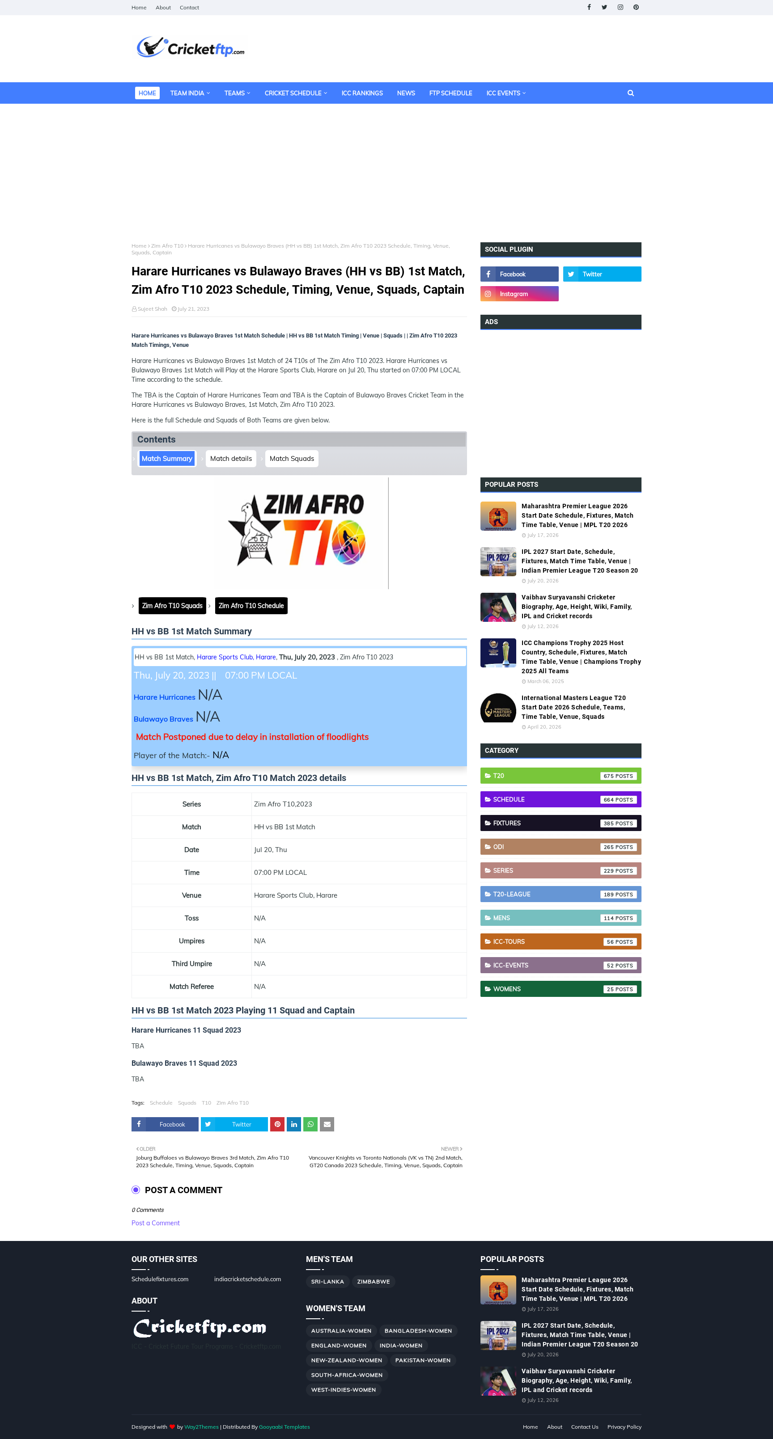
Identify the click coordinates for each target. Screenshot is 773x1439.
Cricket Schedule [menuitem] (293, 93)
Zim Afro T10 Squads (172, 606)
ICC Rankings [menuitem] (362, 93)
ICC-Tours (553, 941)
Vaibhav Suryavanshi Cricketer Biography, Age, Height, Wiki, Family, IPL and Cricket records (577, 607)
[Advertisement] (386, 166)
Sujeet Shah (152, 308)
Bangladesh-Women (418, 1330)
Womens (553, 988)
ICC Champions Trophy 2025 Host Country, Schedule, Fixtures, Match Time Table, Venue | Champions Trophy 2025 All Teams (581, 657)
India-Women (401, 1345)
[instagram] (620, 7)
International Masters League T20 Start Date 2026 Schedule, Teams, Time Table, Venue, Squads (574, 707)
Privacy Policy (624, 1426)
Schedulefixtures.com (160, 1279)
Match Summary (167, 458)
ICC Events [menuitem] (503, 93)
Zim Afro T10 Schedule (251, 606)
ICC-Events (553, 965)
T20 (553, 775)
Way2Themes (201, 1426)
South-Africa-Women (347, 1374)
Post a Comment (156, 1223)
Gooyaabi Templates (284, 1426)
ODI (553, 846)
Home (139, 7)
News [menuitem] (406, 93)
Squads (187, 1102)
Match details (231, 458)
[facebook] (589, 7)
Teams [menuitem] (235, 93)
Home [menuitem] (147, 93)
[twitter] (604, 7)
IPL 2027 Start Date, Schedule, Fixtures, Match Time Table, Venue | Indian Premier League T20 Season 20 (580, 561)
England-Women (339, 1345)
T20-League (553, 894)
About (163, 7)
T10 (206, 1102)
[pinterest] (635, 7)
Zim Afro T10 (167, 245)
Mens (553, 917)
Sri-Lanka (327, 1281)
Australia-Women (341, 1330)
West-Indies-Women (343, 1389)
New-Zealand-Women (346, 1360)
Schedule (161, 1102)
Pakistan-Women (423, 1360)
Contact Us (585, 1426)
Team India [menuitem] (187, 93)
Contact (189, 7)
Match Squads (292, 458)
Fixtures (553, 823)
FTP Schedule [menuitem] (450, 93)
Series (553, 870)
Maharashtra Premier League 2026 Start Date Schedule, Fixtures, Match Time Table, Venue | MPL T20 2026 (577, 515)
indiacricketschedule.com (247, 1279)
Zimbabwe (373, 1281)
